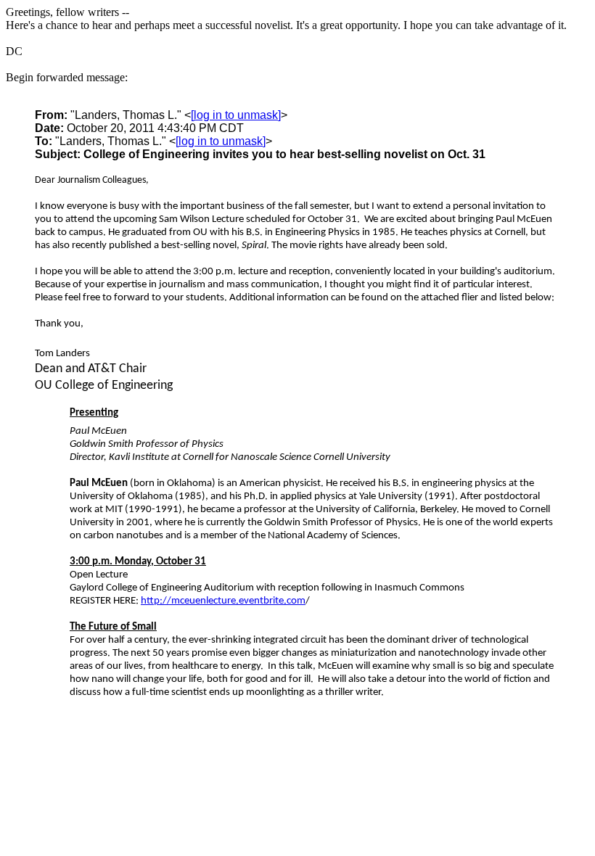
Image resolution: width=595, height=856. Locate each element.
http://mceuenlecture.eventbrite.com (223, 601)
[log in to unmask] (236, 115)
